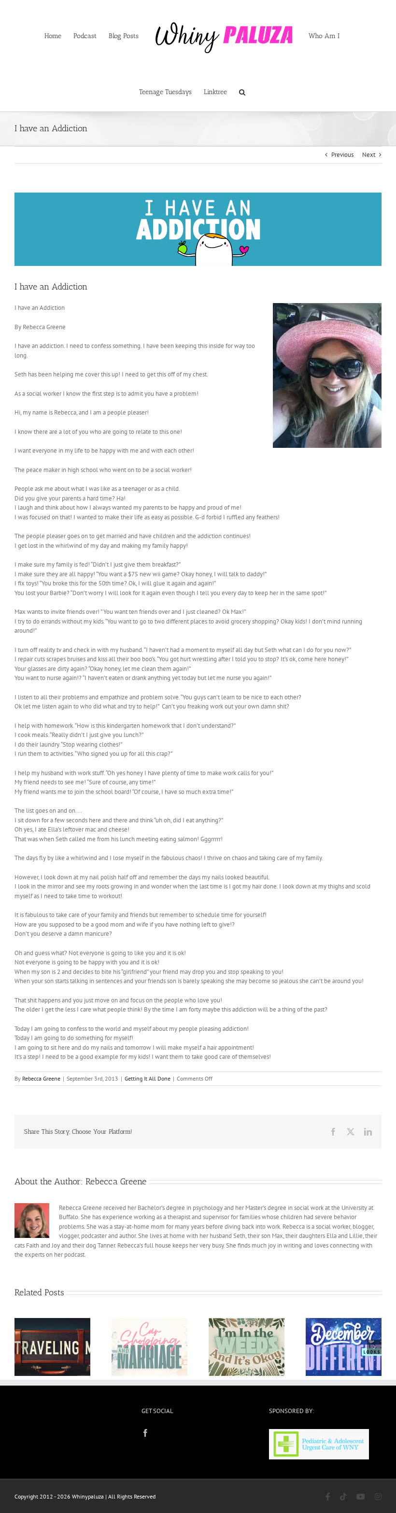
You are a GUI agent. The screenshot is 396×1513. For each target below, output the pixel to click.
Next (368, 155)
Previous (342, 155)
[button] (242, 91)
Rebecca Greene (41, 1078)
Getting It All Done (147, 1078)
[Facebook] (145, 1433)
